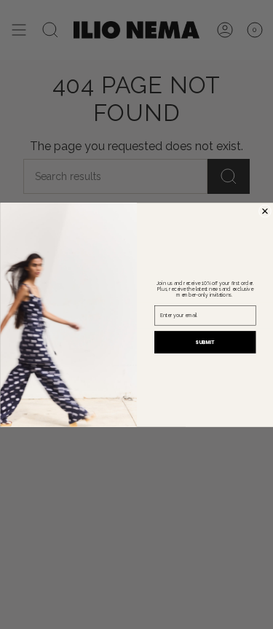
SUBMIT (205, 341)
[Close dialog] (264, 211)
